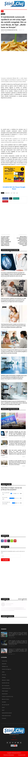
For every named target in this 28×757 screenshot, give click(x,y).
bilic (14, 192)
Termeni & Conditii (21, 755)
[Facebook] (7, 743)
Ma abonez (5, 559)
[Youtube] (18, 743)
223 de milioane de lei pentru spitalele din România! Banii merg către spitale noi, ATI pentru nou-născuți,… (13, 423)
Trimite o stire (14, 739)
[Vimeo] (15, 743)
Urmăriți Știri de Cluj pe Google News (14, 188)
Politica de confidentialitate (8, 755)
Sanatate (4, 255)
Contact (14, 737)
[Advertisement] (14, 64)
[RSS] (21, 743)
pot (17, 192)
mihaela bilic (7, 192)
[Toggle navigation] (2, 11)
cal (11, 192)
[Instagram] (10, 743)
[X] (13, 743)
